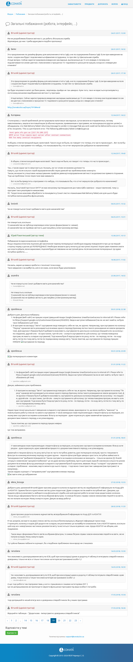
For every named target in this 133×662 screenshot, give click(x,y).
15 (31, 620)
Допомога (103, 4)
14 (25, 620)
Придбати (89, 4)
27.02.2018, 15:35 (118, 482)
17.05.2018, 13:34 (118, 595)
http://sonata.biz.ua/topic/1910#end (24, 107)
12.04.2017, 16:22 (118, 115)
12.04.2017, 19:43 (118, 153)
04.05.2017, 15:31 (118, 217)
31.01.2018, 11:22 (118, 364)
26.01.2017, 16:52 (118, 49)
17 (42, 620)
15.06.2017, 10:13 (118, 236)
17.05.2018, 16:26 (118, 608)
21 (64, 620)
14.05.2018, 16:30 (118, 567)
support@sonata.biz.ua (75, 637)
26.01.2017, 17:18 (118, 73)
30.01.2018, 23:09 (118, 351)
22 (70, 620)
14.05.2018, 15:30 (118, 551)
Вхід (125, 4)
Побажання (20, 14)
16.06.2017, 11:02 (118, 260)
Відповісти (11, 633)
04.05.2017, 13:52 (118, 204)
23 (76, 620)
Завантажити (74, 4)
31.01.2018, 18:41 (118, 438)
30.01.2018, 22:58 (118, 309)
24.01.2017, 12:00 (118, 33)
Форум (114, 4)
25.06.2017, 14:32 (118, 276)
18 (48, 620)
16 (36, 620)
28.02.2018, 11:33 (118, 506)
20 (59, 620)
